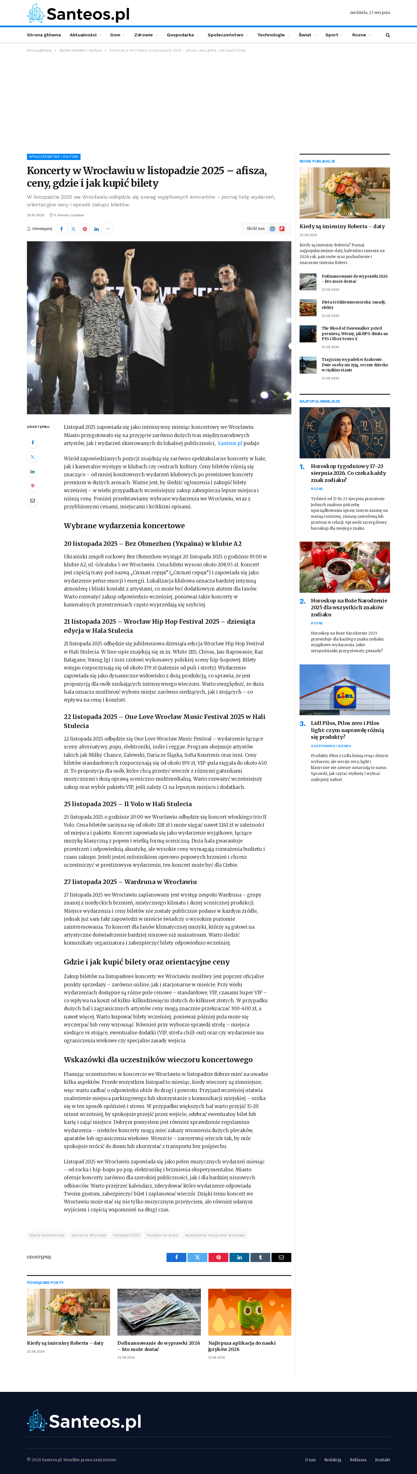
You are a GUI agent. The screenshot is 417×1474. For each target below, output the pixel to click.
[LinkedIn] (32, 471)
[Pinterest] (32, 486)
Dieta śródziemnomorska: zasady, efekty (354, 305)
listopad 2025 (126, 1235)
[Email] (32, 500)
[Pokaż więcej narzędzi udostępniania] (108, 229)
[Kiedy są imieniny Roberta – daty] (68, 1312)
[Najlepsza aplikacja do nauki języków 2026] (249, 1312)
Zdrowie (143, 35)
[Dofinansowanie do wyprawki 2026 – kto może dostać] (159, 1312)
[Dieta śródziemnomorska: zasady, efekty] (308, 307)
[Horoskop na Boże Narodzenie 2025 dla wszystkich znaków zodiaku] (345, 567)
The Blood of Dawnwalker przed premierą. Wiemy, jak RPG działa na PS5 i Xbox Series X (355, 333)
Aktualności (83, 35)
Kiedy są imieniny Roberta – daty (65, 1343)
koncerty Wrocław (89, 1235)
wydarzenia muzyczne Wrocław (215, 1235)
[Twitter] (32, 457)
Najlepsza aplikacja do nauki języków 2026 (242, 1346)
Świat (305, 35)
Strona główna (44, 35)
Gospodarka (180, 35)
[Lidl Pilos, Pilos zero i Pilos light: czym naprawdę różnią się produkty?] (345, 689)
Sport (331, 35)
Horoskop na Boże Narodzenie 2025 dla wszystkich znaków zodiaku (349, 607)
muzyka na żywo (162, 1235)
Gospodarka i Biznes (331, 746)
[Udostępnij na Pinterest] (85, 229)
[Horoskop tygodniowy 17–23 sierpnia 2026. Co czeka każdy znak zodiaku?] (345, 432)
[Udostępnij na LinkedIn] (96, 229)
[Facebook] (32, 442)
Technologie (271, 35)
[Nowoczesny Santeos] (78, 13)
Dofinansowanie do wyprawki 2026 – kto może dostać (158, 1346)
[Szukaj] (387, 34)
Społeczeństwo (225, 35)
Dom (115, 35)
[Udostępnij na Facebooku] (61, 229)
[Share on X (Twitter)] (73, 229)
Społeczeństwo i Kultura (53, 157)
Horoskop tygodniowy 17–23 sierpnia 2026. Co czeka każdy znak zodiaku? (348, 473)
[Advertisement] (208, 102)
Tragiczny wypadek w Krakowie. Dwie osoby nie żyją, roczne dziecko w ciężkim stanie (355, 365)
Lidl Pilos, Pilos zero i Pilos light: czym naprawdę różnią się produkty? (347, 730)
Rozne (359, 35)
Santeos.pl (230, 443)
